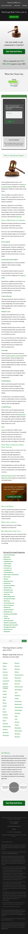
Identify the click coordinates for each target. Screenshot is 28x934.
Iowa (4, 709)
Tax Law (6, 616)
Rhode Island (18, 704)
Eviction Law (7, 583)
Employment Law (8, 581)
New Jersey (18, 678)
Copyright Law (8, 570)
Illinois (4, 703)
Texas (16, 716)
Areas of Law (17, 5)
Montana (17, 666)
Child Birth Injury (8, 561)
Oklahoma (17, 695)
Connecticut (6, 680)
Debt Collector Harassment (11, 574)
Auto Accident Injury (9, 555)
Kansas (5, 711)
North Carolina (19, 686)
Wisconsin (17, 733)
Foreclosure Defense (9, 585)
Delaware (5, 683)
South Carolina (19, 707)
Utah (16, 719)
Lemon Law (7, 594)
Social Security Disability (10, 614)
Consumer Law (8, 568)
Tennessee (17, 713)
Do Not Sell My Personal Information (14, 826)
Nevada (17, 672)
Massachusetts (7, 726)
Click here (20, 914)
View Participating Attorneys (13, 853)
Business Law (7, 559)
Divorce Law (7, 576)
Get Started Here (14, 51)
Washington (18, 728)
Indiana (5, 706)
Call (14, 497)
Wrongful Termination (10, 627)
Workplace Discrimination (11, 625)
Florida (5, 691)
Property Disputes (9, 609)
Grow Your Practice (17, 831)
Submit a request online (8, 475)
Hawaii (5, 697)
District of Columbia (5, 687)
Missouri (17, 663)
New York (17, 683)
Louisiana (5, 717)
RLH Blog (24, 5)
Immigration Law (8, 590)
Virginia (17, 725)
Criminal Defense (8, 572)
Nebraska (17, 669)
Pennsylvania (18, 701)
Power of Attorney (9, 605)
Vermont (17, 722)
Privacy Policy (16, 821)
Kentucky (5, 714)
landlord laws (21, 414)
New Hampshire (19, 675)
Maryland (5, 723)
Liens (2, 430)
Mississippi (6, 735)
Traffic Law (7, 618)
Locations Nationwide (6, 5)
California (5, 675)
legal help (19, 216)
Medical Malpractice (9, 596)
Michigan (5, 729)
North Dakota (18, 689)
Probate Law (7, 607)
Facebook (16, 823)
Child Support (7, 566)
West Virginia (18, 731)
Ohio (16, 692)
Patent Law (7, 601)
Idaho (4, 700)
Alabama (5, 663)
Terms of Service (10, 834)
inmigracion (7, 631)
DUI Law (6, 579)
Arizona (5, 669)
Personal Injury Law (9, 603)
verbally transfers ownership (13, 355)
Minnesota (5, 732)
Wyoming (17, 736)
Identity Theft (7, 587)
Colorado (5, 678)
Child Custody (7, 563)
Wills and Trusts (8, 629)
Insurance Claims (8, 592)
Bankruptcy (7, 557)
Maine (4, 720)
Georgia (5, 694)
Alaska (4, 666)
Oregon (17, 698)
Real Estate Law (8, 612)
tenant (3, 197)
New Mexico (18, 680)
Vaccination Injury (9, 620)
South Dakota (18, 710)
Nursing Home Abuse (9, 598)
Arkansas (5, 672)
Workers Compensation (10, 622)
